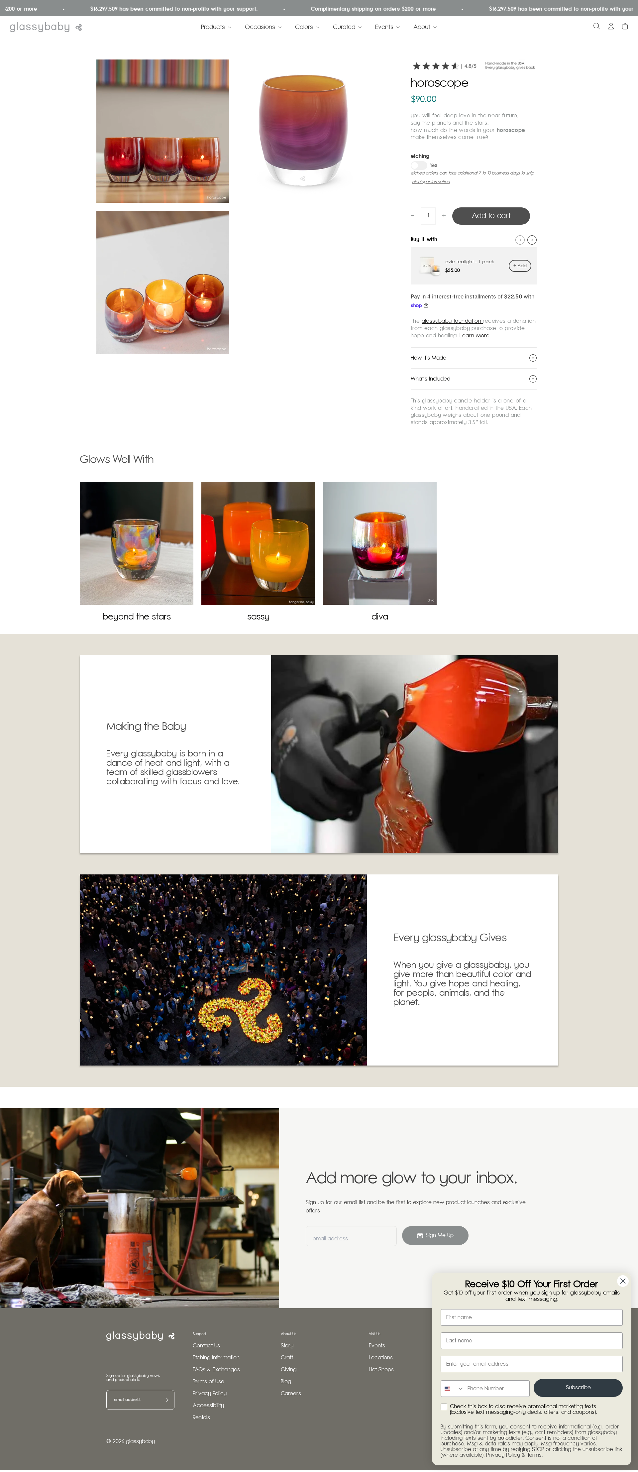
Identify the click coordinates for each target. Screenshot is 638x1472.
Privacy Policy (210, 1393)
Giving (288, 1369)
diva (380, 617)
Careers (291, 1393)
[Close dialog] (623, 1281)
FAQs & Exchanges (216, 1369)
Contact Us (206, 1345)
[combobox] (452, 1389)
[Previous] (520, 240)
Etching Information (216, 1357)
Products (213, 27)
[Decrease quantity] (412, 215)
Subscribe (578, 1387)
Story (287, 1345)
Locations (381, 1357)
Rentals (201, 1417)
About (421, 27)
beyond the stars (137, 617)
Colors (304, 27)
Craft (287, 1357)
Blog (286, 1381)
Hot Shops (381, 1369)
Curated (344, 27)
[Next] (532, 240)
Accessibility (208, 1405)
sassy (258, 617)
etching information (431, 182)
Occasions (260, 27)
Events (384, 27)
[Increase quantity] (444, 215)
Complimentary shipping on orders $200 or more (327, 9)
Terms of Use (208, 1381)
